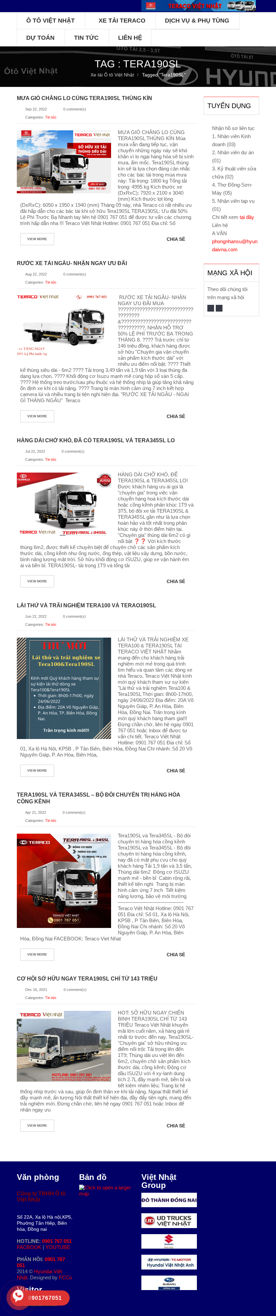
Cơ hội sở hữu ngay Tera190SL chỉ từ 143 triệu (87, 979)
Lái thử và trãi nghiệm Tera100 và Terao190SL (86, 605)
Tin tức (51, 117)
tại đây (247, 217)
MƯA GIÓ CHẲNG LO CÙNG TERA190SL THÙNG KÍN (84, 98)
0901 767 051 (57, 1241)
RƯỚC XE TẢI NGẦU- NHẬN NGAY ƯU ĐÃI (72, 263)
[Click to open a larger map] (107, 1187)
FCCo (65, 1277)
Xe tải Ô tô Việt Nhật (112, 74)
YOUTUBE (57, 1247)
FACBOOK (30, 1247)
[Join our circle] (219, 308)
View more (37, 239)
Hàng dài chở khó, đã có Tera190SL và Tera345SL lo (96, 440)
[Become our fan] (210, 308)
